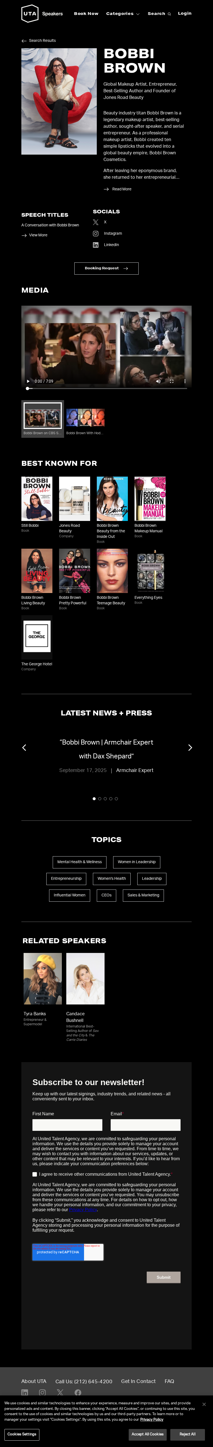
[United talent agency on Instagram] (42, 1392)
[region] (106, 1421)
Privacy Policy (151, 1420)
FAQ (169, 1381)
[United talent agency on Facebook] (78, 1392)
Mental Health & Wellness (79, 862)
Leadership (152, 879)
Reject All (187, 1434)
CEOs (106, 896)
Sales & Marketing (143, 896)
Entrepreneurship (66, 879)
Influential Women (69, 896)
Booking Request (102, 268)
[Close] (204, 1404)
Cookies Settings (21, 1434)
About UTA (34, 1381)
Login (185, 14)
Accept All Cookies (148, 1434)
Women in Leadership (137, 862)
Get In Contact (138, 1381)
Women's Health (112, 879)
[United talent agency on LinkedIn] (24, 1392)
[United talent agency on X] (60, 1392)
